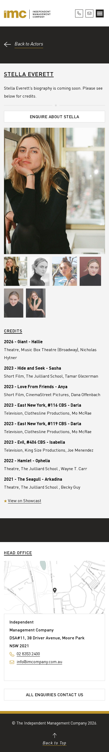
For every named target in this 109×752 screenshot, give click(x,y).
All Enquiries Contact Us (54, 694)
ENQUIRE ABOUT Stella (54, 116)
